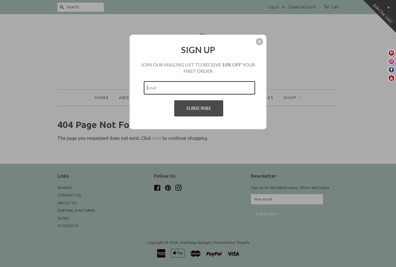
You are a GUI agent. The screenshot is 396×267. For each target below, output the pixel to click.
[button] (259, 41)
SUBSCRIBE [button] (198, 108)
